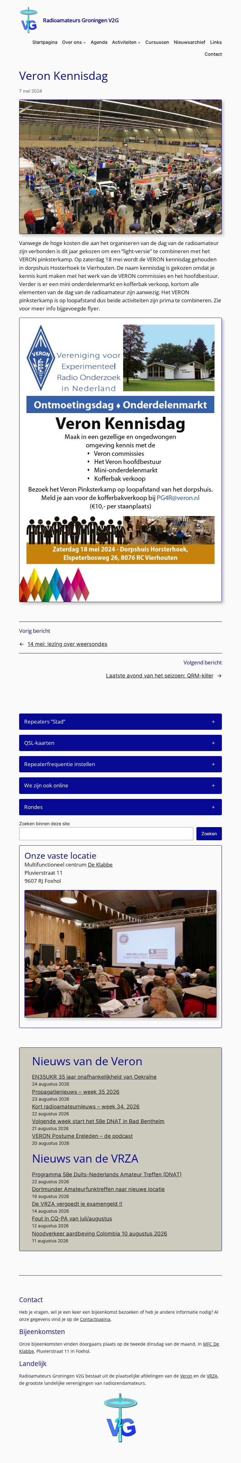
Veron (186, 1376)
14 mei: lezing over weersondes (67, 644)
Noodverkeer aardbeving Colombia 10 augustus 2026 (99, 1233)
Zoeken (209, 833)
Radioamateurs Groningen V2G (81, 20)
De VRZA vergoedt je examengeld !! (77, 1204)
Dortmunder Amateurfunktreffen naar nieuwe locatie (98, 1189)
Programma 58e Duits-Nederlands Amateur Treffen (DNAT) (107, 1174)
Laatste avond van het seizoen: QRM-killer (159, 676)
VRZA (212, 1376)
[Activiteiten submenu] (139, 42)
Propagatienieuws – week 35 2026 (76, 1092)
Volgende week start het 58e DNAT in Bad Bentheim (98, 1121)
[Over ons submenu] (84, 42)
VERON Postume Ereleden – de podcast (82, 1136)
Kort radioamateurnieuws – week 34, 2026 (86, 1106)
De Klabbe (100, 864)
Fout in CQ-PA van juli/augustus (72, 1218)
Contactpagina (95, 1319)
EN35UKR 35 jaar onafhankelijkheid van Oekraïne (94, 1077)
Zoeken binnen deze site (44, 823)
